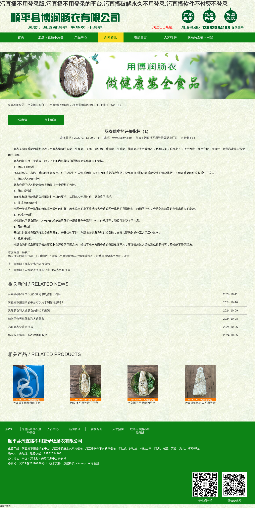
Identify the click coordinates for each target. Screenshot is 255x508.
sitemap (81, 463)
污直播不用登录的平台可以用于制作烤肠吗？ (36, 302)
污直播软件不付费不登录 (100, 448)
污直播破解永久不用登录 (42, 104)
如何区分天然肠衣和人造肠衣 (26, 318)
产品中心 (80, 37)
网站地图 (93, 463)
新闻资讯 (110, 37)
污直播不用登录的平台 (36, 448)
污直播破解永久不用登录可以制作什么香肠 (34, 294)
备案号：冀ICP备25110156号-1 (27, 463)
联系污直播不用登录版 (200, 42)
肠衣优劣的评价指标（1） (24, 255)
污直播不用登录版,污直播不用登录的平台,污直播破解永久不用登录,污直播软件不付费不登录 (114, 4)
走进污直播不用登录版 (51, 42)
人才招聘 (170, 37)
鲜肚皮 (133, 448)
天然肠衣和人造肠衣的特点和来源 (29, 310)
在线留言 (140, 37)
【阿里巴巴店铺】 (162, 27)
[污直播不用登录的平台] (68, 10)
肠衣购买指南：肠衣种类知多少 (27, 335)
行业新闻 (81, 104)
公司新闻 (21, 119)
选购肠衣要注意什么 (20, 326)
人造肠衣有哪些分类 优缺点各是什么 (47, 269)
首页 (21, 37)
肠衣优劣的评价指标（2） (41, 263)
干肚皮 (122, 448)
